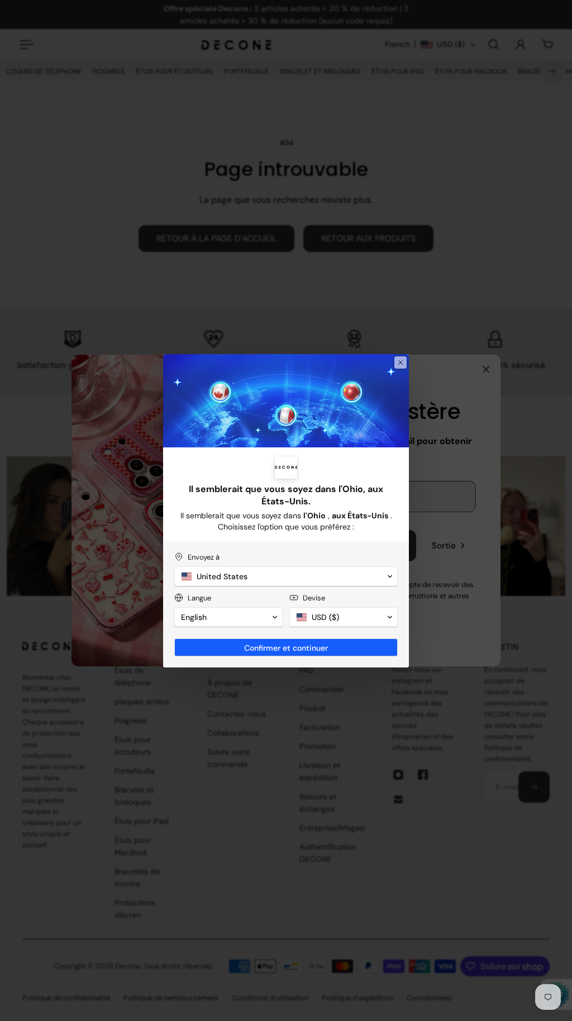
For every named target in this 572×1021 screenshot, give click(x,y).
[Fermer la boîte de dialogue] (400, 362)
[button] (286, 576)
